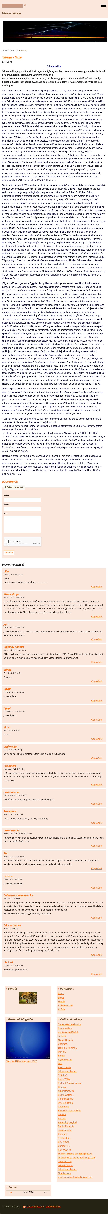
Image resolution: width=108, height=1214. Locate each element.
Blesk (61, 993)
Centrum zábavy (66, 1099)
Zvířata (61, 1009)
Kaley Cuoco (64, 1150)
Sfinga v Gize (12, 50)
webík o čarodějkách (68, 1032)
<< (10, 1192)
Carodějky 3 (64, 1146)
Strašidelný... (64, 1138)
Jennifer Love (64, 1161)
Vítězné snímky (65, 1005)
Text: (5, 513)
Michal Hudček (65, 1040)
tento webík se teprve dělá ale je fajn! (76, 1157)
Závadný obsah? (35, 1206)
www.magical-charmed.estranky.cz (75, 1177)
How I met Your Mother (69, 1110)
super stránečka (66, 1091)
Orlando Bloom (65, 1165)
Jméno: (6, 496)
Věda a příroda (11, 13)
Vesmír (61, 1001)
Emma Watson (65, 1028)
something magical (67, 1122)
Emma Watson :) (66, 1095)
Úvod (4, 50)
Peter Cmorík (64, 1067)
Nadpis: (6, 504)
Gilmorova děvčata (67, 1071)
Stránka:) (62, 1075)
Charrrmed (63, 1106)
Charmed (62, 1044)
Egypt (61, 997)
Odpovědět (96, 586)
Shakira (62, 1114)
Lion (60, 1063)
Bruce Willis (64, 1079)
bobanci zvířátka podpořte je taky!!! (75, 1154)
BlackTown (63, 1142)
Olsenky (62, 1052)
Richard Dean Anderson (70, 1083)
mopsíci (62, 1036)
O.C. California (65, 1103)
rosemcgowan (65, 1130)
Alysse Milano (65, 1059)
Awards (62, 1118)
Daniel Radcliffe (66, 1126)
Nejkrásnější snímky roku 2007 (21, 1061)
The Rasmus (64, 1173)
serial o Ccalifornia (67, 1048)
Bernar (61, 1056)
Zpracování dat (53, 1206)
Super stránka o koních (69, 1024)
